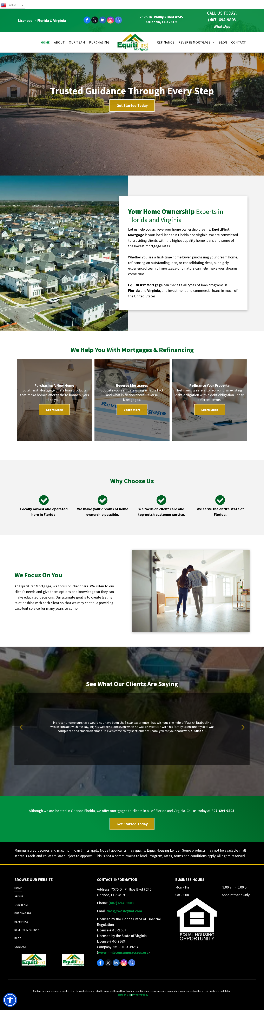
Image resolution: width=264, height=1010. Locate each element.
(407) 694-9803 (222, 19)
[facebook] (87, 20)
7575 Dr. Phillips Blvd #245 (161, 17)
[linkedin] (102, 20)
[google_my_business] (118, 20)
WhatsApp (222, 26)
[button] (10, 1000)
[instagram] (110, 20)
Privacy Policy (140, 994)
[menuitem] (45, 42)
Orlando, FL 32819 (161, 21)
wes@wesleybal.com (124, 911)
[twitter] (94, 20)
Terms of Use (123, 994)
